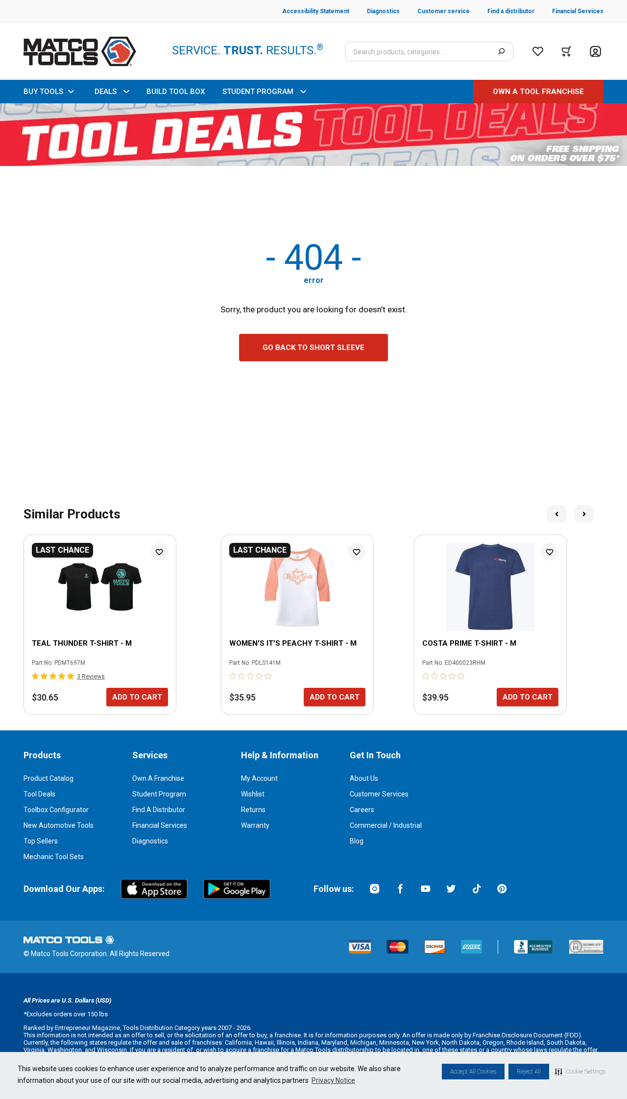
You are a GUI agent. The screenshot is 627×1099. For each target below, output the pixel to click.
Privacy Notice (333, 1080)
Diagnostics (150, 841)
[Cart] (566, 51)
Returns (253, 810)
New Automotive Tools (59, 825)
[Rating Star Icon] (36, 676)
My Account (259, 778)
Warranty (255, 825)
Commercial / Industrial (386, 825)
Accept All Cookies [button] (473, 1071)
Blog (356, 841)
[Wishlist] (538, 51)
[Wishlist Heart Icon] (159, 552)
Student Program (159, 794)
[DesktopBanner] (313, 134)
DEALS (106, 91)
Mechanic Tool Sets (54, 857)
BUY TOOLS (43, 91)
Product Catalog (48, 778)
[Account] (595, 52)
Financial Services (159, 825)
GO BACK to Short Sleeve (313, 347)
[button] (580, 1071)
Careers (362, 810)
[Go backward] (556, 514)
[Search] (501, 51)
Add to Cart (137, 697)
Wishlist (253, 794)
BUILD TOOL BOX (175, 91)
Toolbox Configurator (56, 810)
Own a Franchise (158, 778)
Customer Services (379, 794)
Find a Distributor (158, 810)
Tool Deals (39, 794)
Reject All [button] (529, 1071)
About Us (364, 778)
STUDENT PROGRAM (257, 91)
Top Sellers (41, 841)
